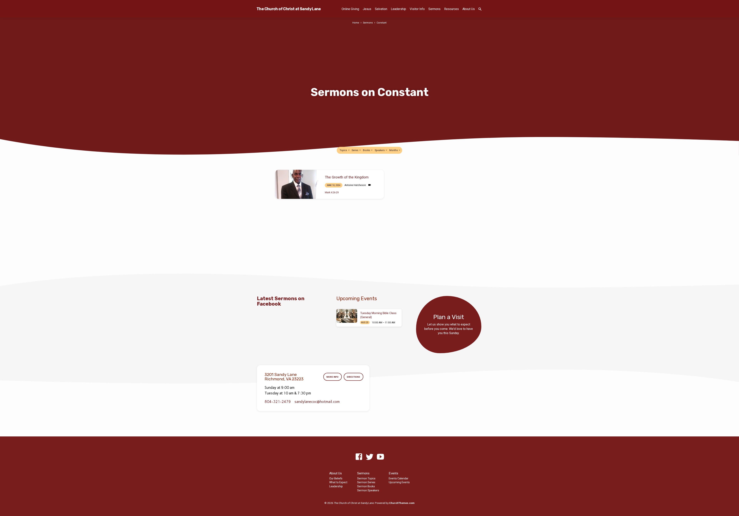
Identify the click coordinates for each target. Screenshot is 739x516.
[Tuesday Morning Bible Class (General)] (346, 316)
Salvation (381, 9)
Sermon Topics (366, 478)
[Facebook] (358, 457)
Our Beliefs (335, 478)
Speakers (380, 150)
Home (355, 22)
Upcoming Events (399, 482)
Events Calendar (398, 478)
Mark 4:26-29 (332, 192)
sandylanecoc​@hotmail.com (317, 401)
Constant (382, 22)
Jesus (367, 9)
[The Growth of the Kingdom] (297, 184)
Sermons (434, 9)
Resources (451, 9)
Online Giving (350, 9)
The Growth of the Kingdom (347, 177)
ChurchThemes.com (402, 502)
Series (355, 150)
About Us (468, 9)
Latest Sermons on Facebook (280, 301)
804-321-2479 (278, 401)
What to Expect (338, 482)
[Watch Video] (369, 185)
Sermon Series (366, 482)
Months (393, 150)
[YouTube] (380, 457)
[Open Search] (480, 9)
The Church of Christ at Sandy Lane (289, 9)
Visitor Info (417, 9)
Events (393, 473)
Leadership (398, 9)
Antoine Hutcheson (355, 185)
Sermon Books (366, 486)
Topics (344, 150)
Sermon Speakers (368, 490)
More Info (332, 377)
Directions (353, 377)
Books (367, 150)
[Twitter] (369, 457)
